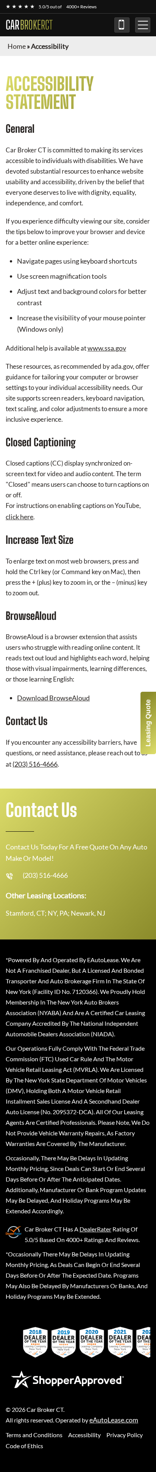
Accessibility (84, 1434)
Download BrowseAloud (53, 698)
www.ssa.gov (106, 348)
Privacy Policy (124, 1434)
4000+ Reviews (81, 6)
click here (19, 516)
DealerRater (95, 1229)
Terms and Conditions (34, 1434)
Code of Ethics (24, 1445)
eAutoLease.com (113, 1420)
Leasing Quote (148, 723)
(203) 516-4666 (121, 25)
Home (17, 46)
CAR (29, 25)
